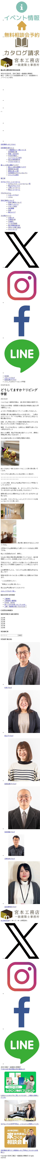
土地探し (11, 221)
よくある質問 (12, 223)
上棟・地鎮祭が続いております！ (15, 606)
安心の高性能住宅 (14, 159)
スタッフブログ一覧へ (8, 591)
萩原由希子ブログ (10, 380)
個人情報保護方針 (14, 225)
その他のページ (6, 215)
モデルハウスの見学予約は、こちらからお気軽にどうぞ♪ (20, 1124)
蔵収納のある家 (13, 169)
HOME (6, 376)
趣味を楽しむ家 (13, 171)
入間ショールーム (14, 187)
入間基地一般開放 (10, 600)
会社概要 (11, 208)
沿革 (9, 210)
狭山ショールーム (14, 189)
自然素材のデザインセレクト (18, 173)
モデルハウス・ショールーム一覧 (19, 184)
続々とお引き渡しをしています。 (15, 604)
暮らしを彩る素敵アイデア (10, 165)
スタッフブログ (13, 195)
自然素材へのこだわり (8, 144)
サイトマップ (12, 229)
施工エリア (12, 212)
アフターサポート (14, 161)
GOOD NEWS (9, 602)
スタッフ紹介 (12, 206)
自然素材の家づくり (7, 148)
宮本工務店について (7, 200)
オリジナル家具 (13, 175)
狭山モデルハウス (14, 185)
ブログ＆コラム (6, 193)
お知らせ (11, 217)
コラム (10, 197)
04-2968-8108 (5, 920)
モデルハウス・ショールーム (10, 182)
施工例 (3, 178)
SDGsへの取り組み (14, 227)
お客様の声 (12, 219)
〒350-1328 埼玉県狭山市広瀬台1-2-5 (13, 1069)
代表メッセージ (13, 204)
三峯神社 (7, 598)
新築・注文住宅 (13, 154)
